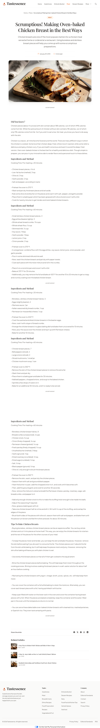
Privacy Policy (85, 706)
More (87, 4)
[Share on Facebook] (74, 632)
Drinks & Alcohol (59, 4)
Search (83, 702)
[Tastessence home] (14, 4)
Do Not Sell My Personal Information (52, 727)
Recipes (44, 709)
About (83, 692)
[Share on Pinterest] (80, 632)
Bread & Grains (47, 699)
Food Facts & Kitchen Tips (69, 702)
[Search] (96, 4)
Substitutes (48, 4)
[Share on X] (77, 632)
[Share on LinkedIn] (87, 632)
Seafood (64, 709)
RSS (96, 721)
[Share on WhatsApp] (84, 632)
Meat (68, 4)
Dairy (63, 699)
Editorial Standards (87, 695)
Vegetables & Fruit (48, 713)
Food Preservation (48, 706)
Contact (83, 699)
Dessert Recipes (77, 4)
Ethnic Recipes (46, 702)
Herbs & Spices (66, 706)
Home (40, 4)
